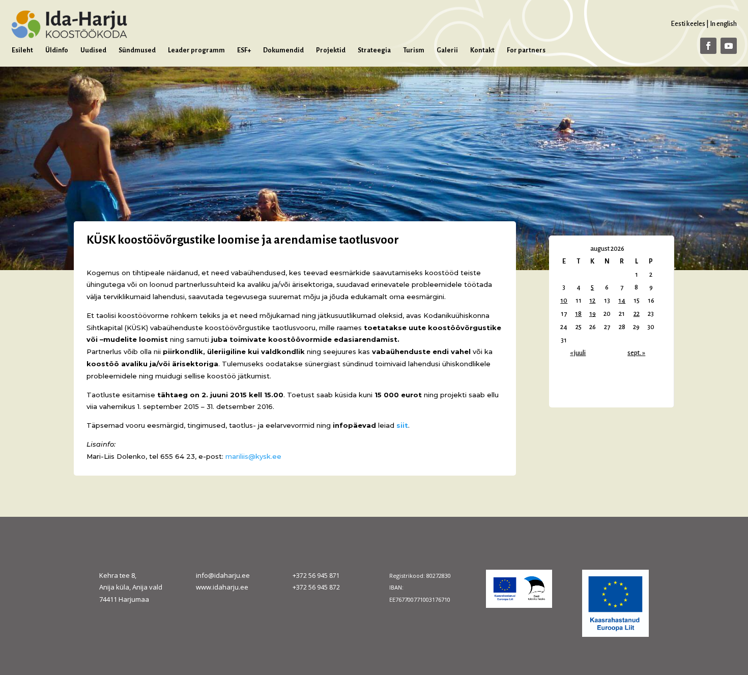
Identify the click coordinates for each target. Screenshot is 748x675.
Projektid (331, 50)
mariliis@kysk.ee (253, 456)
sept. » (636, 353)
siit (402, 425)
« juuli (578, 353)
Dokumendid (283, 50)
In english (723, 23)
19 (592, 313)
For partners (526, 50)
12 (592, 300)
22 (637, 313)
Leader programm (196, 50)
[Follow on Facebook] (708, 46)
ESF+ (244, 50)
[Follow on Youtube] (729, 46)
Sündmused (137, 50)
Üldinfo (56, 50)
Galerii (447, 50)
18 (578, 313)
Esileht (22, 50)
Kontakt (482, 50)
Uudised (93, 50)
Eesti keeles (688, 23)
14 (621, 300)
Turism (413, 50)
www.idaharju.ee (222, 587)
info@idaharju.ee (223, 575)
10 (563, 300)
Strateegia (374, 50)
